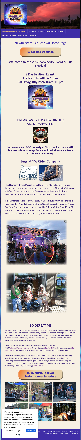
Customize (9, 431)
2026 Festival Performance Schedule (41, 31)
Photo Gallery (59, 31)
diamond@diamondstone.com (21, 348)
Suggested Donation (9, 35)
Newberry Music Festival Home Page (14, 31)
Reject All (19, 431)
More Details (22, 35)
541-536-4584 (49, 348)
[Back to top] (76, 435)
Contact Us (32, 35)
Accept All (31, 431)
